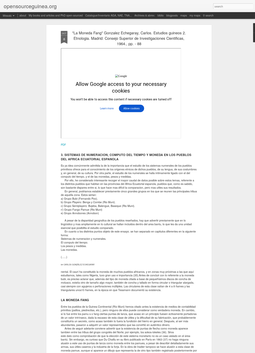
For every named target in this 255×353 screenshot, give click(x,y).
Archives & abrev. (144, 15)
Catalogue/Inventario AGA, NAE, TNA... (108, 15)
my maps (194, 15)
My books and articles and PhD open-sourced (56, 15)
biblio (161, 15)
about (22, 15)
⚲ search (208, 15)
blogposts (172, 15)
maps (183, 15)
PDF (63, 144)
